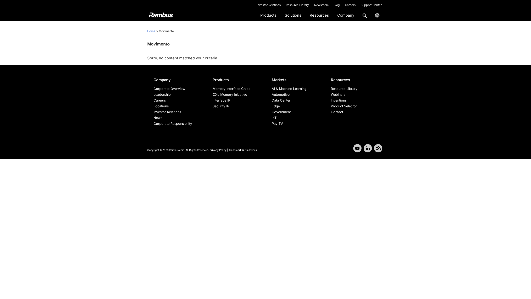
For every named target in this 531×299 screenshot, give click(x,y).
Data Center (281, 100)
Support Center (371, 5)
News (157, 118)
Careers (350, 5)
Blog (337, 5)
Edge (276, 106)
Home (151, 31)
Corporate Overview (169, 89)
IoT (274, 118)
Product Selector (344, 106)
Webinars (338, 94)
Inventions (339, 100)
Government (281, 112)
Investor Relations (269, 5)
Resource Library (297, 5)
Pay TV (277, 123)
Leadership (162, 94)
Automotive (281, 94)
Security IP (221, 106)
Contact (337, 112)
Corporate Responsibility (172, 123)
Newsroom (321, 5)
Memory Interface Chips (231, 89)
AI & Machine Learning (289, 89)
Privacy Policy (218, 150)
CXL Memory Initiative (230, 94)
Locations (161, 106)
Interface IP (221, 100)
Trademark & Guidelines (243, 150)
